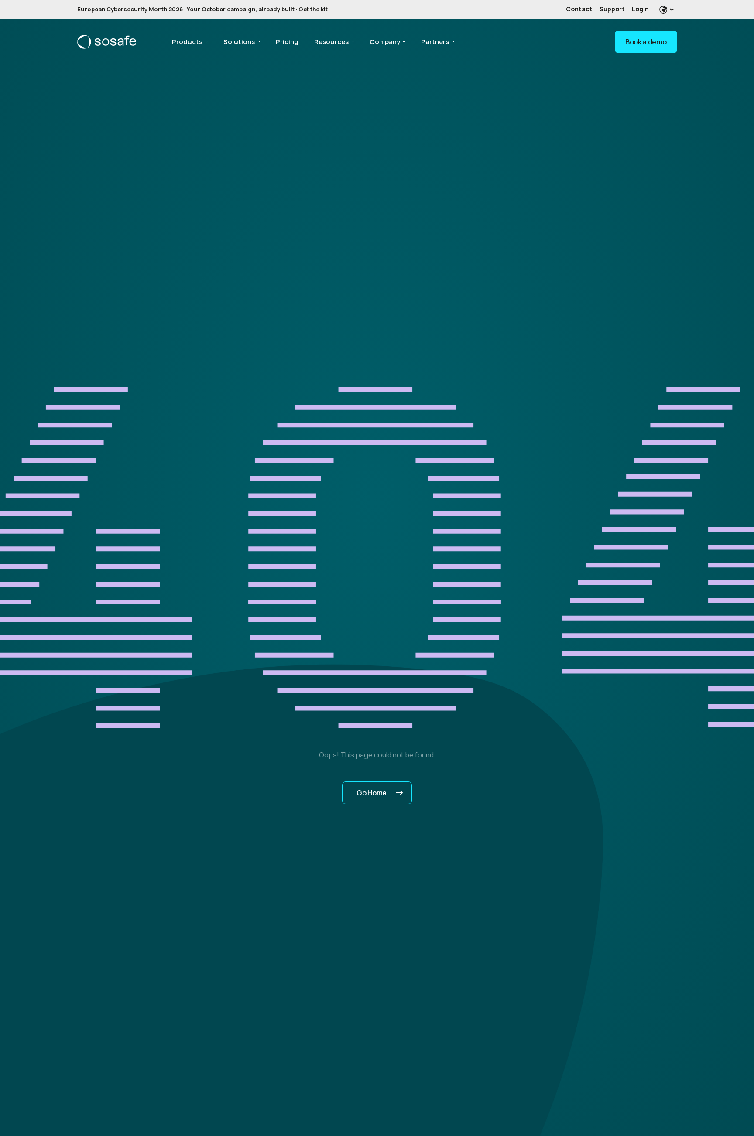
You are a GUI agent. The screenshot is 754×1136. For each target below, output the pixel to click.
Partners (435, 41)
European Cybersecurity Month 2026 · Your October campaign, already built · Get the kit (202, 9)
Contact (579, 9)
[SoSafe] (106, 42)
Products (187, 41)
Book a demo (645, 42)
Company (385, 41)
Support (612, 9)
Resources (331, 41)
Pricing (287, 41)
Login (640, 9)
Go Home (371, 793)
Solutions (239, 41)
